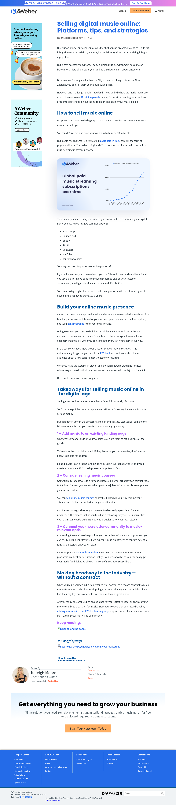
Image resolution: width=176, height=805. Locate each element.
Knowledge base (21, 767)
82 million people (90, 97)
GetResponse (143, 763)
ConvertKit (142, 767)
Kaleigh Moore (70, 38)
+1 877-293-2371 (25, 797)
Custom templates (22, 771)
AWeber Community (22, 763)
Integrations (81, 763)
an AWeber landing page (95, 611)
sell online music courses (80, 498)
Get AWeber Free (140, 10)
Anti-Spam (56, 800)
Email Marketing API (84, 759)
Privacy (48, 800)
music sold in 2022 (109, 140)
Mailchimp (142, 759)
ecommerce (93, 670)
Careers (48, 763)
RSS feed (105, 353)
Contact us (18, 759)
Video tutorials (20, 775)
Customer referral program (56, 767)
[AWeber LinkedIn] (117, 794)
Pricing (48, 771)
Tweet (91, 678)
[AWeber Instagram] (113, 794)
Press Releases (113, 759)
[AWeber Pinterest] (121, 794)
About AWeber (51, 759)
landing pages (76, 323)
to (80, 611)
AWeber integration (87, 552)
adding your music (68, 611)
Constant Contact (145, 771)
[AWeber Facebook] (103, 794)
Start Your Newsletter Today (88, 728)
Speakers (110, 763)
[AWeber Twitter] (106, 794)
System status (20, 782)
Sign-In (123, 10)
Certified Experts (21, 778)
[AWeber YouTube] (110, 794)
